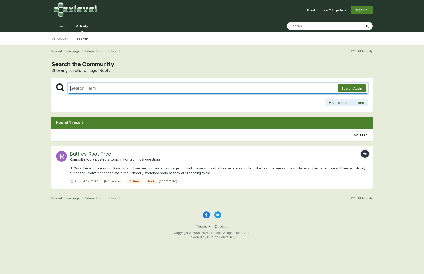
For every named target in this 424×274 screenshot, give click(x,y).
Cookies (221, 226)
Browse (61, 26)
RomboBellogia (82, 159)
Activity (82, 26)
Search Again (352, 88)
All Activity (60, 38)
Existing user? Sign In (325, 10)
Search (82, 38)
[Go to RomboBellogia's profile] (61, 156)
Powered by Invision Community (212, 237)
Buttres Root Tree (90, 154)
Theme (202, 226)
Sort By (360, 134)
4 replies (114, 181)
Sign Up (362, 10)
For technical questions (142, 159)
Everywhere (346, 26)
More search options (347, 102)
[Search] (367, 26)
